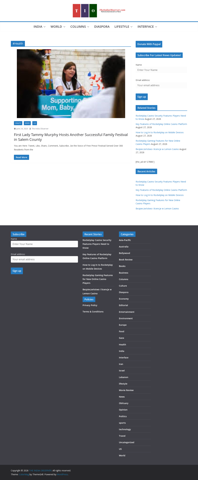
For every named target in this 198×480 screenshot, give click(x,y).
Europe (123, 324)
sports (122, 422)
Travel (122, 435)
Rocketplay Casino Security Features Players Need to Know (97, 244)
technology (125, 429)
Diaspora (102, 26)
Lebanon (123, 377)
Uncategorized (126, 442)
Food (121, 331)
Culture (123, 285)
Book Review (125, 259)
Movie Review (126, 390)
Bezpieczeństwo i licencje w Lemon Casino (157, 149)
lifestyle (121, 26)
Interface (146, 26)
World (56, 26)
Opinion (123, 409)
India (38, 26)
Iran (121, 364)
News (27, 123)
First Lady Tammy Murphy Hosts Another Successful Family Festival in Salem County (71, 137)
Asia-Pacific (125, 240)
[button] (44, 27)
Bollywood (124, 253)
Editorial (123, 305)
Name (139, 64)
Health (18, 123)
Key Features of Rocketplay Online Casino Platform (161, 124)
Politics (123, 416)
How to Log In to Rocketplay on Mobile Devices (160, 132)
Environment (126, 318)
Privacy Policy (90, 305)
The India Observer (40, 128)
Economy (124, 298)
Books (122, 266)
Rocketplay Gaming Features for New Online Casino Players (98, 279)
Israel (122, 370)
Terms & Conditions (93, 311)
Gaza (121, 337)
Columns (78, 26)
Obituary (123, 403)
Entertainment (126, 311)
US (35, 123)
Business (123, 272)
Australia (123, 246)
